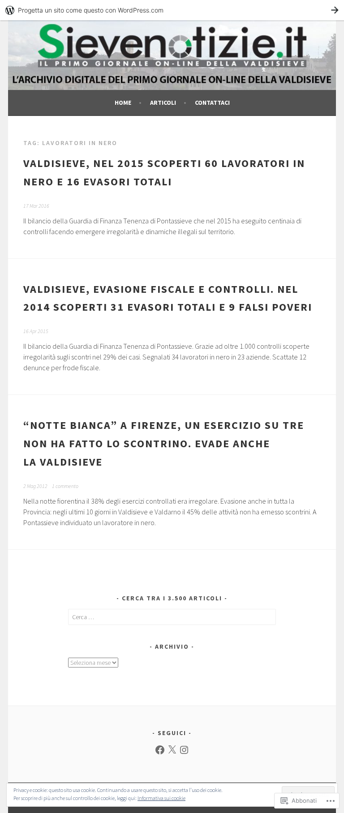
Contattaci (212, 102)
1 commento (65, 486)
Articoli (163, 102)
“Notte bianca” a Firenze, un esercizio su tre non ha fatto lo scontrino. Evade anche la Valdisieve (163, 443)
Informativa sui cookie (161, 798)
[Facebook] (160, 750)
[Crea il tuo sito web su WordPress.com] (172, 10)
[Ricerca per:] (172, 617)
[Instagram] (184, 750)
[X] (172, 750)
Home (123, 102)
